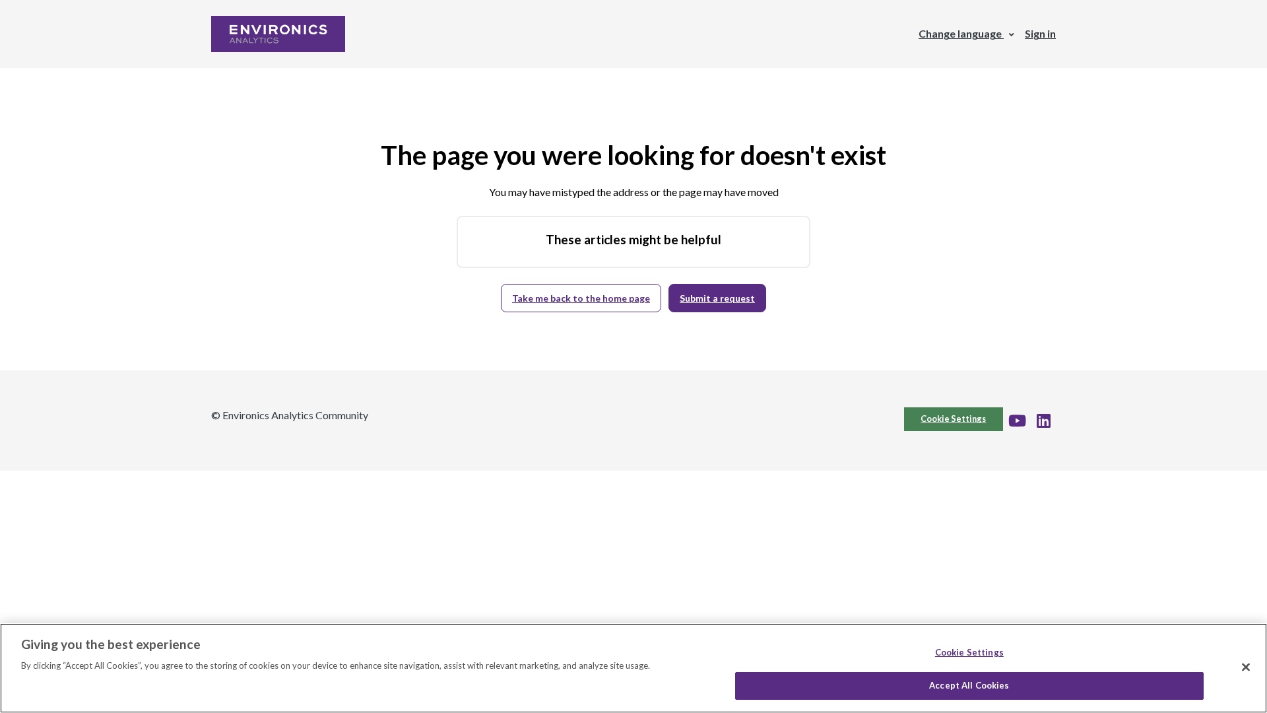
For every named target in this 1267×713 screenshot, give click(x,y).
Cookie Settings (953, 418)
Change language (961, 33)
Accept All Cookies (969, 685)
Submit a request (717, 298)
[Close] (1245, 666)
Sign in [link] (1040, 33)
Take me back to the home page (581, 298)
